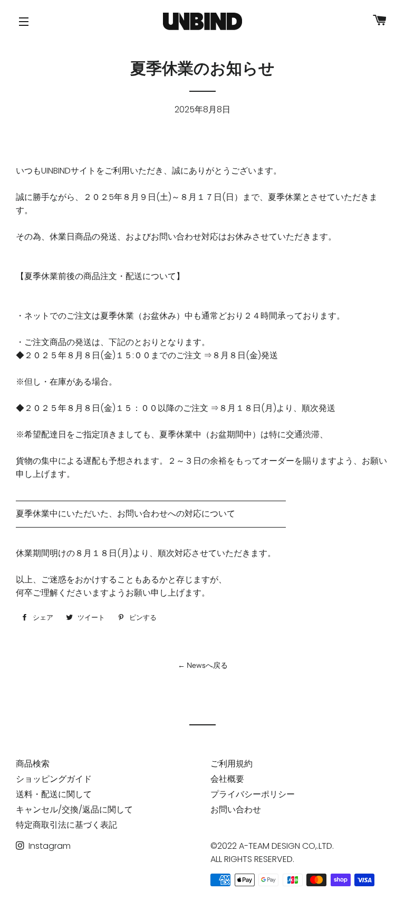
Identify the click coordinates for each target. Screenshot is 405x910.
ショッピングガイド (54, 779)
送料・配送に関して (54, 794)
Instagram (48, 846)
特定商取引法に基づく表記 (66, 825)
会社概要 (227, 779)
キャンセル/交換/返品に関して (74, 809)
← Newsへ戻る (203, 665)
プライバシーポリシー (252, 794)
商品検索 (33, 764)
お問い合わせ (235, 809)
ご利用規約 (231, 764)
